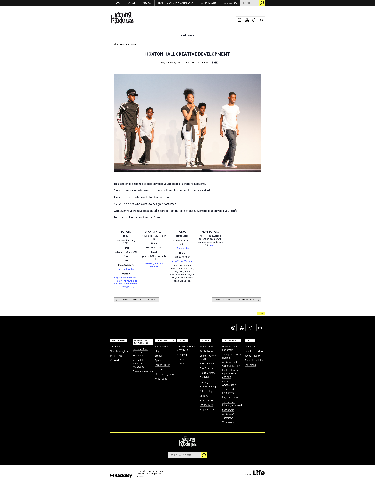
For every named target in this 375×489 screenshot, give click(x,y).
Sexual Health (207, 363)
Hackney (121, 476)
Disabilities (205, 377)
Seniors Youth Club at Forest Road (236, 299)
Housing (204, 382)
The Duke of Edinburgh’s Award (232, 404)
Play (157, 351)
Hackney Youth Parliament (230, 348)
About (250, 340)
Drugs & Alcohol (208, 372)
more (212, 245)
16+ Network (206, 351)
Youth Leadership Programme (231, 391)
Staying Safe (206, 404)
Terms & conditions (255, 360)
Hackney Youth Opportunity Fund (231, 364)
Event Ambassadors (229, 383)
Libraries (159, 369)
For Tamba (250, 364)
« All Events (187, 35)
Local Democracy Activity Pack (186, 348)
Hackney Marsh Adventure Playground (140, 352)
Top (262, 313)
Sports (158, 360)
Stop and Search (208, 409)
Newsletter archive (254, 351)
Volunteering (228, 422)
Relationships (206, 391)
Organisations (165, 340)
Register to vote (230, 397)
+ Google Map (182, 248)
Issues (180, 359)
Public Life (259, 472)
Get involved (208, 3)
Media (180, 363)
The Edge (115, 346)
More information (122, 17)
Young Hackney (252, 355)
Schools (159, 355)
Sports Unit (228, 409)
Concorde (115, 360)
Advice (147, 3)
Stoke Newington (119, 351)
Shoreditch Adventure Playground (138, 363)
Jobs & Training (208, 386)
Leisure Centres (162, 364)
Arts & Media (161, 346)
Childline (204, 395)
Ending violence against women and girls (230, 373)
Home (117, 3)
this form (154, 217)
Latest (131, 3)
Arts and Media (126, 269)
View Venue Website (182, 261)
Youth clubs (161, 378)
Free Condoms (207, 368)
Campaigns (183, 354)
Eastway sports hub (143, 371)
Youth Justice (206, 400)
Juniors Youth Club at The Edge (137, 299)
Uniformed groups (164, 374)
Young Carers (206, 346)
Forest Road (116, 355)
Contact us (230, 3)
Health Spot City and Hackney (175, 3)
